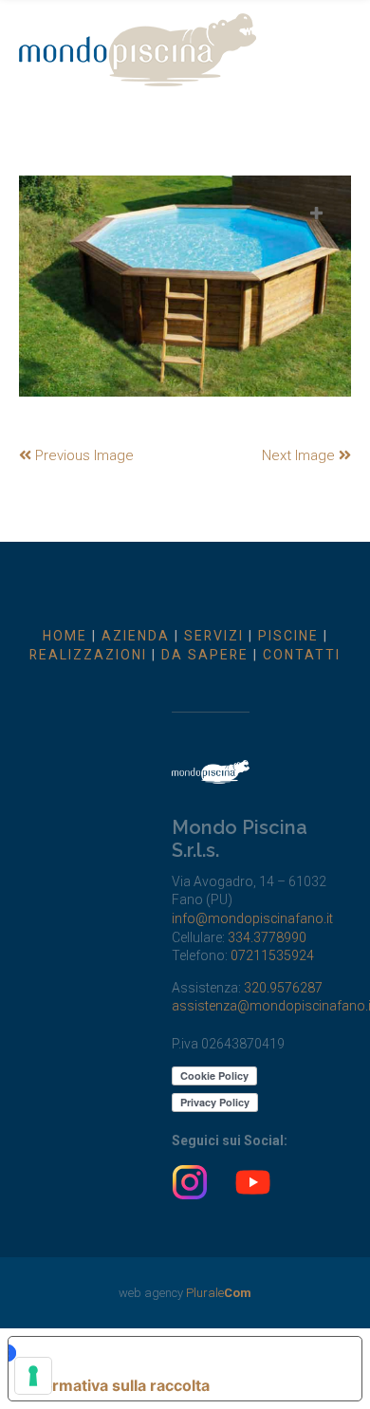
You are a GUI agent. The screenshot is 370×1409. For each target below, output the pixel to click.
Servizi (214, 635)
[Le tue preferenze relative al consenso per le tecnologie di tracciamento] (33, 1376)
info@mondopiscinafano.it (252, 918)
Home (65, 635)
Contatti (302, 654)
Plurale (218, 1293)
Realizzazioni (88, 654)
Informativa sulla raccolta (117, 1385)
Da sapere (205, 654)
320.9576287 (283, 987)
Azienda (136, 635)
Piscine (288, 635)
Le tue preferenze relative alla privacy (175, 1353)
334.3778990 (267, 937)
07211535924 (272, 955)
